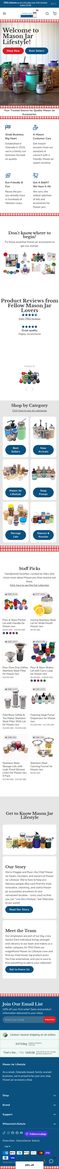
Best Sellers (36, 51)
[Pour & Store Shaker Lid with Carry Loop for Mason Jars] (43, 652)
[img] (29, 315)
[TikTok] (4, 1134)
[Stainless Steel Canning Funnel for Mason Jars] (43, 747)
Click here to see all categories (29, 410)
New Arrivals (43, 449)
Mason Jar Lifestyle (15, 492)
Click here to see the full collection (29, 585)
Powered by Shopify (11, 1162)
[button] (27, 389)
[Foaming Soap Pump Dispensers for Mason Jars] (43, 699)
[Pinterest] (17, 1134)
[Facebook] (12, 1134)
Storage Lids (16, 534)
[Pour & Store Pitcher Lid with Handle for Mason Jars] (16, 604)
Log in (7, 1146)
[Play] (29, 840)
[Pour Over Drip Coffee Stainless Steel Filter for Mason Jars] (16, 652)
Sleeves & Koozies (43, 534)
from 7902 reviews (29, 319)
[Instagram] (8, 1134)
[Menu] (6, 13)
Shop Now (13, 51)
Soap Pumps (43, 492)
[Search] (46, 13)
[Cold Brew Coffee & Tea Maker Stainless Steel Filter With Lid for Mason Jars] (16, 699)
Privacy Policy (9, 1140)
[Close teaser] (44, 1160)
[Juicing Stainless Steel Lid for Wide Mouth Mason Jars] (43, 604)
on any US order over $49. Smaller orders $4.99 (25, 3)
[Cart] (53, 13)
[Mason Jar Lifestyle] (29, 13)
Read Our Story (19, 909)
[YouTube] (21, 1134)
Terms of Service (23, 1140)
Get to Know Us (19, 969)
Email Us (35, 1140)
